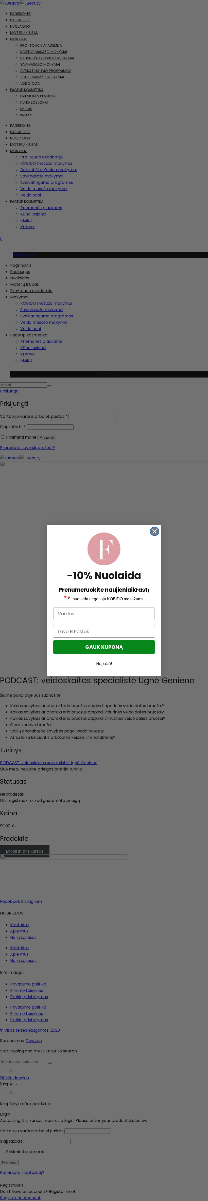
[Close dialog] (154, 531)
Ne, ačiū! (104, 664)
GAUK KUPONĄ (104, 647)
